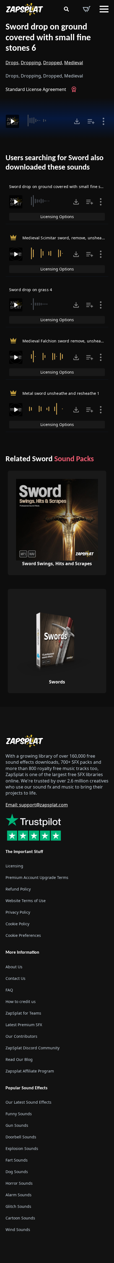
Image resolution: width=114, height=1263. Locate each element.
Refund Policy (18, 889)
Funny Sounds (19, 1113)
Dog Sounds (17, 1171)
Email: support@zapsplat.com (37, 805)
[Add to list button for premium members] (91, 121)
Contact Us (15, 978)
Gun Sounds (17, 1125)
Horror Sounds (19, 1183)
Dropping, (31, 63)
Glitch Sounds (18, 1206)
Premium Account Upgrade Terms (37, 877)
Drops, (13, 63)
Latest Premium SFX (24, 1024)
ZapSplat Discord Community (32, 1047)
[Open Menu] (104, 9)
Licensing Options (57, 216)
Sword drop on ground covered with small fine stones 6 (48, 38)
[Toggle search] (66, 9)
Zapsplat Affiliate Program (30, 1070)
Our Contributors (21, 1036)
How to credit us (21, 1001)
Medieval (73, 63)
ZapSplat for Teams (23, 1012)
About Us (14, 966)
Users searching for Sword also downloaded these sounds (54, 162)
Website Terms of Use (26, 900)
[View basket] (86, 9)
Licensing (14, 865)
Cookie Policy (17, 923)
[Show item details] (103, 121)
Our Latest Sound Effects (28, 1102)
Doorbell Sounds (21, 1136)
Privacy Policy (18, 912)
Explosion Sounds (22, 1148)
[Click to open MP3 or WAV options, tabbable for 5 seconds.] (77, 121)
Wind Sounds (18, 1229)
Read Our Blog (19, 1059)
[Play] (12, 121)
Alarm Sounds (19, 1194)
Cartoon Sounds (20, 1218)
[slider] (46, 120)
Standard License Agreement (36, 89)
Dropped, (53, 63)
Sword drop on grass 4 (30, 289)
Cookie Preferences (23, 935)
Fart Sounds (17, 1160)
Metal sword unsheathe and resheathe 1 (60, 393)
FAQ (9, 989)
